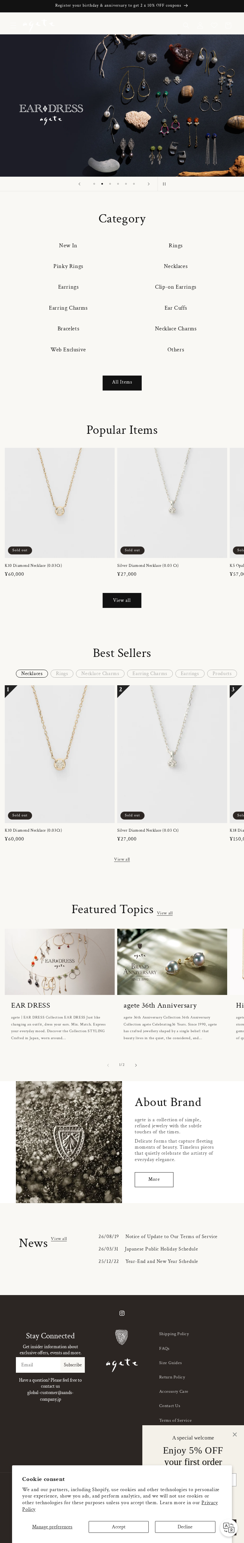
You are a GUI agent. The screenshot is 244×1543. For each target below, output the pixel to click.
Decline (185, 1527)
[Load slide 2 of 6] (102, 184)
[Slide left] (108, 1065)
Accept (118, 1527)
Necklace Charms (176, 328)
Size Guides (170, 1363)
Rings (176, 245)
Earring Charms (68, 308)
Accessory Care (173, 1391)
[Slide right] (136, 1065)
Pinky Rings (68, 266)
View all (122, 600)
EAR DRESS (30, 1005)
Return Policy (172, 1377)
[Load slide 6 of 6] (134, 184)
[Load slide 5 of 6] (126, 184)
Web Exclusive (68, 349)
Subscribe (73, 1365)
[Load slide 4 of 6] (118, 184)
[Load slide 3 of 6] (110, 184)
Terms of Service (175, 1420)
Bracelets (68, 328)
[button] (13, 25)
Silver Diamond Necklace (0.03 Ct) (148, 565)
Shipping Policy (174, 1334)
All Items (122, 382)
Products (222, 673)
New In (68, 245)
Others (175, 349)
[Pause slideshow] (165, 184)
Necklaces (175, 266)
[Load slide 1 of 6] (94, 184)
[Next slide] (149, 184)
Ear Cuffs (176, 308)
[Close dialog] (235, 1434)
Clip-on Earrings (175, 287)
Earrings (68, 287)
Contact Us (169, 1406)
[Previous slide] (79, 184)
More (154, 1179)
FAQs (164, 1348)
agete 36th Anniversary (160, 1005)
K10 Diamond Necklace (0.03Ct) (33, 565)
